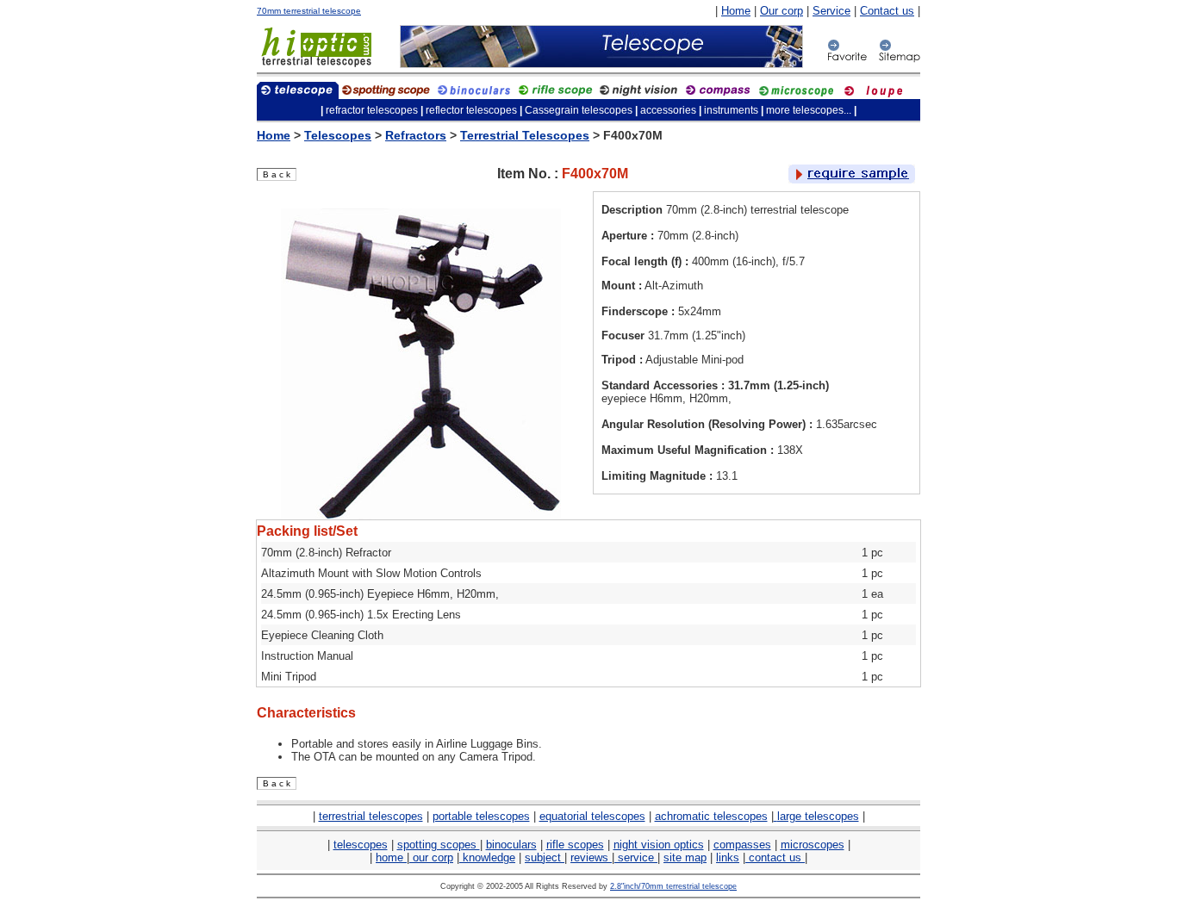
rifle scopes (575, 844)
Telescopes (337, 135)
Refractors (415, 135)
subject (544, 857)
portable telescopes (481, 816)
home (391, 857)
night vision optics (658, 844)
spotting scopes (438, 844)
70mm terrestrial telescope (309, 11)
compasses (742, 844)
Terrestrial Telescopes (524, 135)
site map (685, 857)
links (727, 857)
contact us (775, 857)
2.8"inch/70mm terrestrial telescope (673, 886)
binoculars (511, 844)
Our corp (781, 10)
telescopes (360, 844)
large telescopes (818, 816)
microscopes (812, 844)
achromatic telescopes (711, 816)
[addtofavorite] (847, 59)
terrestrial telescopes (371, 816)
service (635, 857)
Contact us (887, 10)
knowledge (487, 857)
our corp (431, 857)
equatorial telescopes (592, 816)
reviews (591, 857)
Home (735, 10)
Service (831, 10)
